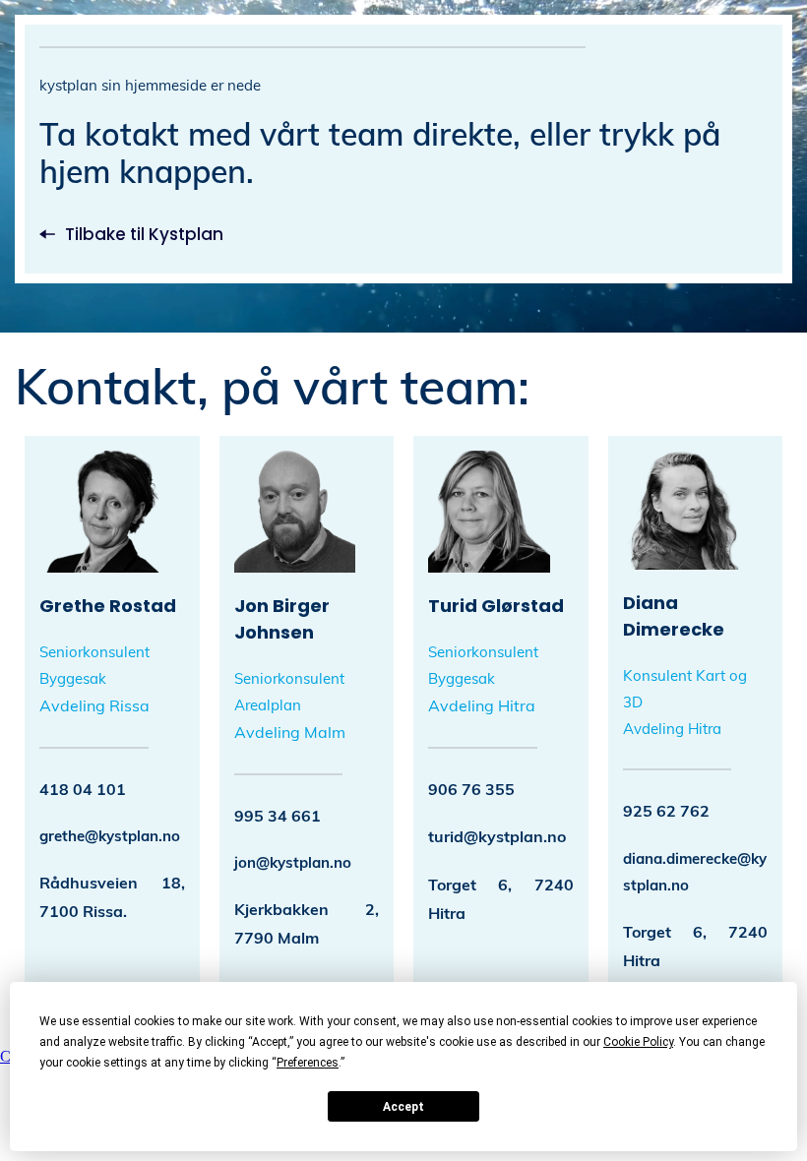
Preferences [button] (308, 1062)
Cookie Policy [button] (638, 1042)
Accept (403, 1107)
